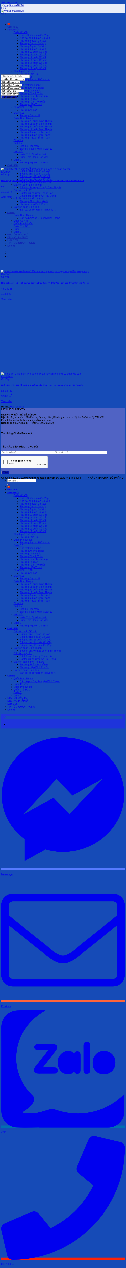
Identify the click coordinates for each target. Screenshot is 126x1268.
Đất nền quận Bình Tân (26, 207)
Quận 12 (18, 545)
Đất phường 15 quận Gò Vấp (35, 182)
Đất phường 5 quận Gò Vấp (35, 171)
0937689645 (17, 406)
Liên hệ (11, 246)
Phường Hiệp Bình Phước (34, 204)
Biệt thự (18, 143)
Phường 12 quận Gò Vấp (33, 57)
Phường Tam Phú (29, 74)
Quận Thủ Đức (22, 226)
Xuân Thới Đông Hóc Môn (34, 157)
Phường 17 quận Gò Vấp (33, 68)
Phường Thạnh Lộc (30, 90)
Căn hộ (11, 212)
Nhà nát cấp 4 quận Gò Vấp (35, 38)
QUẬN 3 (18, 140)
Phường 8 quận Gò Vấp (33, 46)
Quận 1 (18, 159)
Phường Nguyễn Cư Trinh (34, 162)
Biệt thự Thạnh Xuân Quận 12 (36, 148)
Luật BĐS (12, 240)
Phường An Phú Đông (32, 87)
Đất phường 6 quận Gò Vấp (35, 173)
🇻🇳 (8, 24)
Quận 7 (18, 229)
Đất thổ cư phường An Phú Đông (38, 196)
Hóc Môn (18, 151)
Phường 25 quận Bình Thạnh (36, 126)
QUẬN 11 (19, 112)
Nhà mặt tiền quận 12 (31, 85)
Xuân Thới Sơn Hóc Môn (33, 154)
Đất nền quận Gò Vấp (25, 631)
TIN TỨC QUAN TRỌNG (21, 243)
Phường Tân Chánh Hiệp (34, 96)
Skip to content (9, 2)
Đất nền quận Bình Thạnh (28, 184)
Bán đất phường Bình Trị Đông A (37, 209)
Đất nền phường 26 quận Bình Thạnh (40, 187)
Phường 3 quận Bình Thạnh (35, 132)
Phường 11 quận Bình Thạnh (36, 123)
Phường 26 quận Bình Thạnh (36, 121)
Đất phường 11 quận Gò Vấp (35, 176)
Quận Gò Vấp (21, 32)
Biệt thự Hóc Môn (29, 146)
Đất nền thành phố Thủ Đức (29, 198)
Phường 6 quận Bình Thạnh (35, 135)
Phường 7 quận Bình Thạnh (35, 137)
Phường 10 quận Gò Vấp (33, 51)
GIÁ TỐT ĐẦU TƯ (17, 234)
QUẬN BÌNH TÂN (23, 107)
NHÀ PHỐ (13, 29)
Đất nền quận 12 (23, 190)
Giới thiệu (12, 27)
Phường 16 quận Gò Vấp (33, 65)
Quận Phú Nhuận (23, 223)
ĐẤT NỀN (12, 165)
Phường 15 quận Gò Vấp (33, 63)
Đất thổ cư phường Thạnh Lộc (36, 193)
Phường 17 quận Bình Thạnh (36, 129)
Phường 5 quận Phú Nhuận (35, 79)
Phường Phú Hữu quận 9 (34, 201)
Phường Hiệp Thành (31, 104)
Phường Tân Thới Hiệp (32, 101)
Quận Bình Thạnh (23, 118)
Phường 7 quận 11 (30, 115)
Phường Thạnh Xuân (31, 93)
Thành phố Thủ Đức (25, 71)
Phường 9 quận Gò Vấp (33, 49)
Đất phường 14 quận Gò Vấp (35, 179)
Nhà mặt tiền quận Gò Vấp (34, 35)
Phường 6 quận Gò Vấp (33, 40)
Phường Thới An (29, 99)
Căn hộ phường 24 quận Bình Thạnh (40, 218)
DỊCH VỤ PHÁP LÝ (17, 237)
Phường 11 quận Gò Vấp (33, 54)
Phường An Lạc (28, 110)
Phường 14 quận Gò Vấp (33, 60)
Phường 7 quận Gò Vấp (33, 43)
